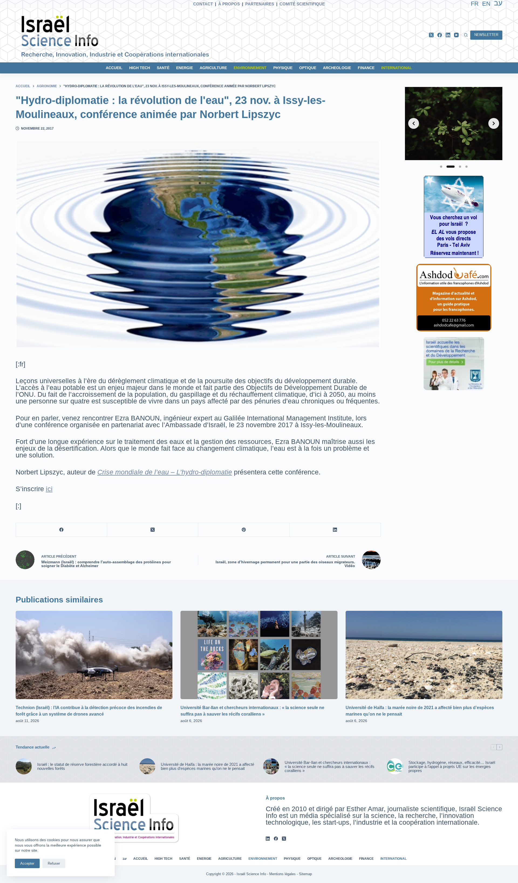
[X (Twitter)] (431, 35)
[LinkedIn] (448, 35)
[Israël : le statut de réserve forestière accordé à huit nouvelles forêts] (24, 766)
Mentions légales (282, 874)
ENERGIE (184, 68)
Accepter (27, 863)
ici (49, 489)
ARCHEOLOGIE (337, 68)
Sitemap (305, 874)
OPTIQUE (307, 68)
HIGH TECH (139, 68)
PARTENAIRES (259, 4)
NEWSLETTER (486, 35)
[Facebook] (439, 35)
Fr (475, 3)
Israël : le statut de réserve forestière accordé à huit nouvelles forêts (82, 766)
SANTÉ (163, 68)
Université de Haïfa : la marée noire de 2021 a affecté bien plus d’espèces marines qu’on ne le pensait (207, 766)
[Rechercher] (466, 35)
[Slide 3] (460, 166)
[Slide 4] (466, 166)
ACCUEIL (114, 68)
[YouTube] (456, 35)
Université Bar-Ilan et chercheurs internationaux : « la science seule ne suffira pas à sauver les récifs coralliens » (329, 766)
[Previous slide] (413, 123)
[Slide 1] (441, 166)
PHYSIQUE (282, 68)
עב (124, 859)
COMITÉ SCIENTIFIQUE (302, 4)
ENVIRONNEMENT (250, 68)
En (486, 3)
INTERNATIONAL (396, 68)
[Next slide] (493, 123)
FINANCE (366, 68)
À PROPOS (229, 4)
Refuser (54, 863)
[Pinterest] (243, 530)
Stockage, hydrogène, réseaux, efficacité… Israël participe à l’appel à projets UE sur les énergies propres (451, 766)
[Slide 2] (451, 166)
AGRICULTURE (213, 68)
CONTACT (203, 4)
